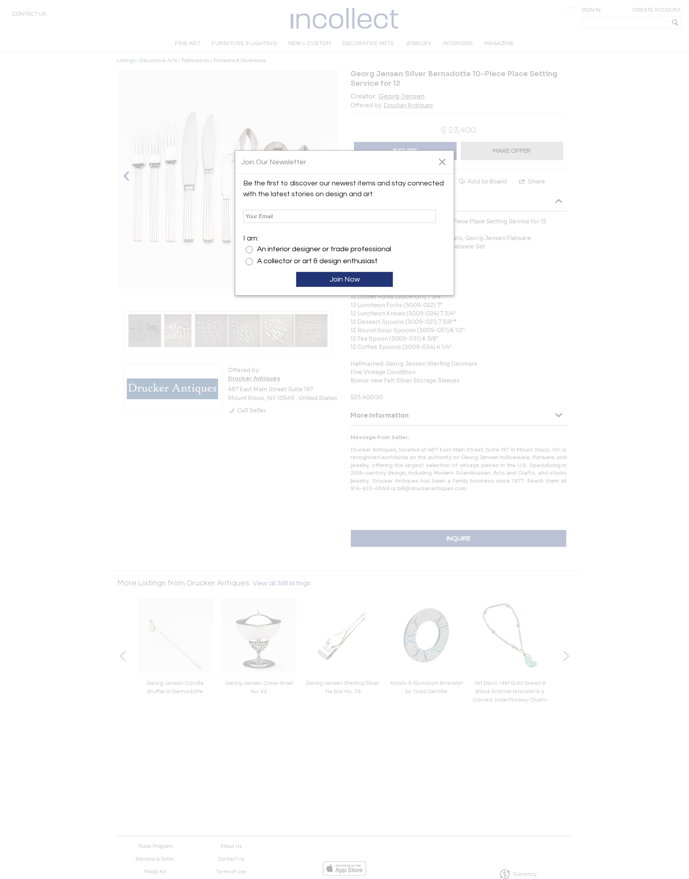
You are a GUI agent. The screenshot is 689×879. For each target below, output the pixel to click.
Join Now (345, 279)
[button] (442, 161)
